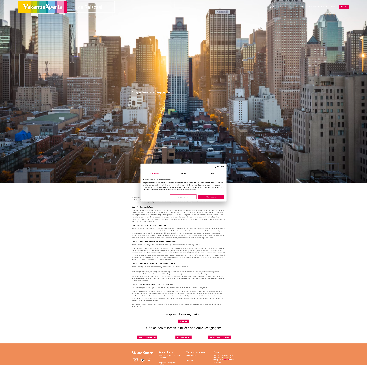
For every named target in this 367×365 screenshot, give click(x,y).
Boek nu (344, 7)
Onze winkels (300, 7)
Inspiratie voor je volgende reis (279, 7)
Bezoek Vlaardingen (220, 337)
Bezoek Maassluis (147, 337)
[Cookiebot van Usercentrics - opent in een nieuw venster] (216, 167)
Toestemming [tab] (154, 173)
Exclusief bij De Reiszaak (318, 7)
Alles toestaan (211, 197)
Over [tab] (212, 173)
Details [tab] (183, 173)
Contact (334, 7)
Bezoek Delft (183, 337)
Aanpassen (182, 197)
